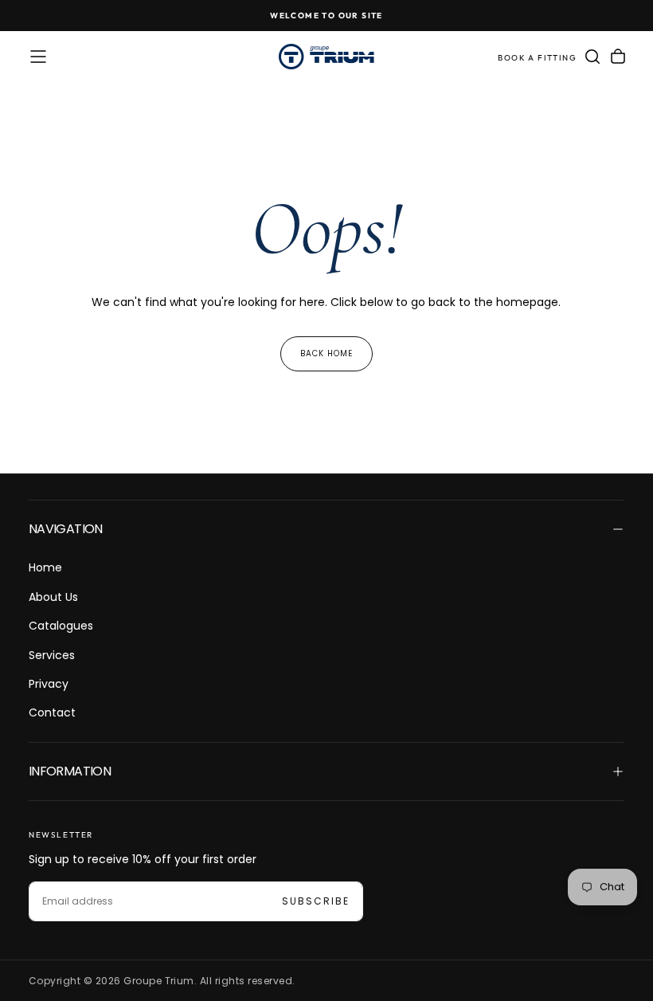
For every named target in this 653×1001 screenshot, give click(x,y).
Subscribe (316, 901)
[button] (38, 56)
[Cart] (618, 56)
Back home (326, 353)
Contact (52, 712)
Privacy (48, 684)
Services (52, 655)
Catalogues (61, 626)
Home (45, 567)
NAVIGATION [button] (66, 529)
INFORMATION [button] (70, 771)
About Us (53, 597)
